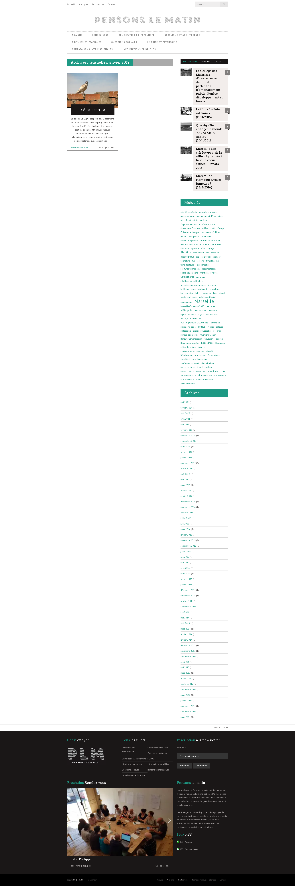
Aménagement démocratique (210, 216)
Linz (215, 293)
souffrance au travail (190, 363)
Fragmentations (209, 268)
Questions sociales (124, 42)
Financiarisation (203, 264)
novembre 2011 (188, 706)
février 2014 (186, 634)
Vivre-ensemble (188, 383)
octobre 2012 (187, 684)
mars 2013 (186, 672)
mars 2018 (186, 446)
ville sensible (220, 375)
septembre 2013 (188, 656)
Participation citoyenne (194, 322)
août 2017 (185, 474)
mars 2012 (186, 695)
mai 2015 (185, 562)
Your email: (182, 747)
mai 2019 (185, 424)
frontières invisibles (209, 272)
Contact (112, 4)
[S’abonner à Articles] (178, 842)
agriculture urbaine (208, 212)
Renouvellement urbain (191, 338)
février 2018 (186, 452)
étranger (216, 256)
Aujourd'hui (190, 61)
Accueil (71, 4)
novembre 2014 (188, 595)
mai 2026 (185, 402)
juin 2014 (185, 612)
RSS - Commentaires (189, 849)
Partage (184, 318)
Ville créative (205, 375)
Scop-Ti (201, 347)
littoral (222, 293)
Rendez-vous (100, 35)
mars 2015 (186, 573)
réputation (208, 338)
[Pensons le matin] (147, 19)
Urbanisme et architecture (182, 35)
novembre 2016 (188, 507)
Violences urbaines (204, 379)
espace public (187, 256)
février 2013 (186, 678)
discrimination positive (191, 244)
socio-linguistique (200, 359)
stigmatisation (207, 363)
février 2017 (186, 490)
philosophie (186, 330)
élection (186, 252)
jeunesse (212, 285)
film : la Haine (198, 260)
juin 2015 (185, 556)
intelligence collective (192, 280)
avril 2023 (185, 413)
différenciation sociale (210, 240)
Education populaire (190, 248)
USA (222, 371)
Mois (219, 61)
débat (183, 236)
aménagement (188, 215)
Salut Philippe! (81, 859)
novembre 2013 (188, 650)
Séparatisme (214, 355)
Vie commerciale (188, 375)
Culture (216, 232)
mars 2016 (186, 529)
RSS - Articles (186, 842)
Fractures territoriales (190, 268)
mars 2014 (186, 628)
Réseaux (219, 338)
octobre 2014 (187, 601)
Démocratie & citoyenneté (134, 758)
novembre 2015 (188, 540)
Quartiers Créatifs (208, 334)
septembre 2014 (188, 606)
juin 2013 (185, 662)
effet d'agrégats (208, 248)
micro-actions (200, 310)
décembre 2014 (188, 590)
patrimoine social (188, 326)
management (187, 302)
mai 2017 (185, 479)
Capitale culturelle (191, 224)
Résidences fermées (190, 343)
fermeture (185, 260)
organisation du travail (208, 314)
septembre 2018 (188, 441)
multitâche (212, 310)
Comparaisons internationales (92, 49)
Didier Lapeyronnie (189, 240)
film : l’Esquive (212, 260)
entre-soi (215, 252)
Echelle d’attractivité (212, 244)
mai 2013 (185, 667)
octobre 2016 (187, 512)
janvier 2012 (186, 700)
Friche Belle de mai (190, 272)
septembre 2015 (188, 545)
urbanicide (213, 371)
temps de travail (188, 367)
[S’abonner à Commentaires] (178, 849)
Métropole (186, 310)
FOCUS (151, 758)
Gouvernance (187, 276)
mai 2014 (185, 617)
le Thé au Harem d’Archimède (194, 289)
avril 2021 (185, 418)
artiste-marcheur (200, 220)
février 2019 (186, 429)
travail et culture (204, 367)
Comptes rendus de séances (204, 880)
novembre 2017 (188, 463)
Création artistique (190, 232)
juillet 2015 (186, 551)
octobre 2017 (187, 468)
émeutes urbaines (201, 252)
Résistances (207, 342)
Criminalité (206, 232)
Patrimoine (215, 322)
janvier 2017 (186, 496)
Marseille (204, 301)
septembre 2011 (188, 711)
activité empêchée (189, 212)
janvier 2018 (186, 457)
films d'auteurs (187, 264)
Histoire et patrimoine (162, 42)
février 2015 (186, 579)
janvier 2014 (186, 639)
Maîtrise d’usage (189, 297)
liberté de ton (187, 293)
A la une (77, 35)
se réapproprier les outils (192, 351)
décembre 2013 (188, 645)
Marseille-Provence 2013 (192, 306)
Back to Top (219, 727)
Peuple (201, 326)
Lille (197, 293)
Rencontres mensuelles (158, 769)
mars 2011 (186, 717)
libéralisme (215, 289)
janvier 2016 (186, 534)
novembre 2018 (188, 435)
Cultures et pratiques (86, 42)
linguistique (206, 293)
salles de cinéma (188, 347)
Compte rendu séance (158, 747)
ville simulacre (187, 379)
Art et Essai (186, 220)
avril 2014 (185, 623)
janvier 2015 (186, 584)
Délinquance (193, 236)
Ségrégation (187, 354)
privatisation (206, 330)
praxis (196, 330)
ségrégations (200, 355)
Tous (228, 61)
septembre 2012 (188, 689)
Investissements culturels (193, 284)
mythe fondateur (188, 314)
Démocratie (206, 236)
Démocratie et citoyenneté (137, 35)
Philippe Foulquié (215, 326)
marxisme (210, 306)
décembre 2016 (188, 501)
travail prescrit (187, 371)
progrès (217, 330)
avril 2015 (185, 568)
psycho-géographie (190, 334)
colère (205, 228)
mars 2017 (186, 485)
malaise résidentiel (207, 297)
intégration (201, 277)
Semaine (206, 61)
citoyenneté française (190, 228)
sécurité (209, 351)
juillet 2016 (186, 518)
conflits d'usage (217, 228)
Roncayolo (220, 343)
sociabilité (185, 359)
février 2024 (186, 407)
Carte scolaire (208, 224)
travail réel (201, 371)
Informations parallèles (139, 49)
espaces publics (203, 256)
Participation (195, 318)
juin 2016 (185, 523)
